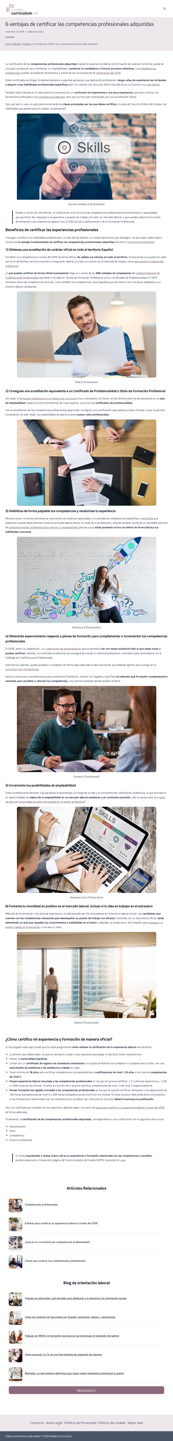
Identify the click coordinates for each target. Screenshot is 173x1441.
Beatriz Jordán (36, 31)
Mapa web (135, 1423)
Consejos (9, 37)
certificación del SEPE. (108, 73)
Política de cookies (112, 1423)
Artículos (16, 44)
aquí (123, 1160)
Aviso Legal (54, 1423)
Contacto (37, 1423)
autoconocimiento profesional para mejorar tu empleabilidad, (43, 527)
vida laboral (153, 84)
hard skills (147, 518)
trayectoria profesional (141, 242)
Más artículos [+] (86, 1390)
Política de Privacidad (80, 1423)
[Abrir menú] (164, 8)
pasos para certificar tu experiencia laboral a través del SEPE (130, 1107)
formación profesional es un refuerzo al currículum (48, 398)
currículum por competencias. (22, 669)
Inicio (7, 44)
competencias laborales (51, 97)
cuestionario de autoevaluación (63, 649)
